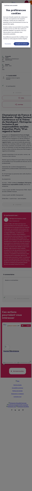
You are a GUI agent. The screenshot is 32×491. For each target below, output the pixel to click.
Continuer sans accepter (10, 5)
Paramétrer (8, 44)
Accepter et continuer (21, 44)
